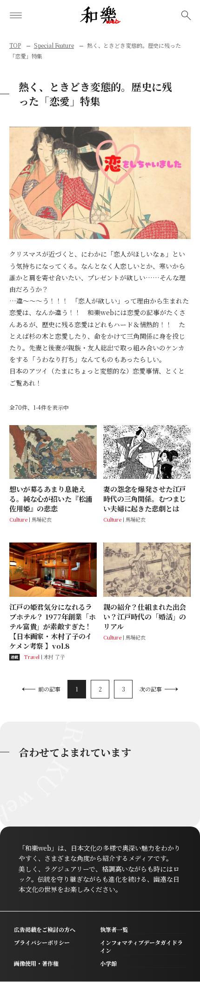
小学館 (108, 963)
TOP (15, 45)
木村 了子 (54, 656)
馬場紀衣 (42, 519)
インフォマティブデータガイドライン (141, 946)
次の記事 (151, 689)
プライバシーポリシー (42, 942)
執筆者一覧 (114, 929)
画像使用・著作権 (36, 963)
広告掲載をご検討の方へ (44, 929)
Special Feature (54, 45)
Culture (18, 519)
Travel (32, 656)
